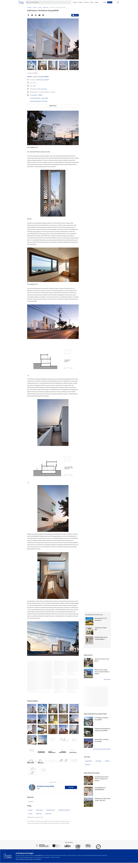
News (91, 2)
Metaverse (87, 764)
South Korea (44, 77)
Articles (81, 2)
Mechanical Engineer (35, 101)
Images (97, 2)
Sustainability (88, 761)
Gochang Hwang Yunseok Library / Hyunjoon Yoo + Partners (101, 779)
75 (34, 83)
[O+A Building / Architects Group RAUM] (88, 721)
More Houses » (107, 679)
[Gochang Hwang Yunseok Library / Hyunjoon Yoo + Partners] (88, 780)
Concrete (31, 801)
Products (86, 2)
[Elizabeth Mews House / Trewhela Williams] (89, 640)
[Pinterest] (43, 15)
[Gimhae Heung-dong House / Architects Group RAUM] (88, 732)
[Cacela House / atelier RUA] (89, 631)
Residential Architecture (64, 810)
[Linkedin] (36, 15)
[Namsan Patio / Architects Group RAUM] (88, 743)
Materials (107, 761)
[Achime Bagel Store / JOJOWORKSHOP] (88, 791)
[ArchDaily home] (21, 2)
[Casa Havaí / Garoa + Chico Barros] (88, 662)
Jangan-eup (39, 813)
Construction (33, 95)
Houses (29, 77)
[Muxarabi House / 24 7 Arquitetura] (89, 621)
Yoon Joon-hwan (42, 89)
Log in (104, 2)
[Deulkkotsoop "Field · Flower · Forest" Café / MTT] (88, 802)
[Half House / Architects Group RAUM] (31, 708)
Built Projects (39, 810)
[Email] (39, 15)
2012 (34, 86)
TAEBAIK (40, 95)
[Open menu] (118, 2)
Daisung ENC (44, 98)
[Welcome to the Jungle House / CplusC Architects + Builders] (88, 673)
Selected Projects (50, 810)
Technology (98, 761)
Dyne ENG (44, 101)
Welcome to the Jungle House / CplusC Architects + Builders (102, 672)
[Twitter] (32, 15)
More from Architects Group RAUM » (102, 749)
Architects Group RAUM (42, 80)
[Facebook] (28, 15)
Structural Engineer (35, 98)
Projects (75, 2)
